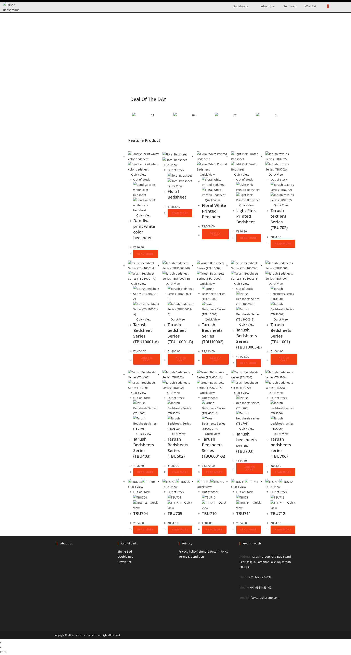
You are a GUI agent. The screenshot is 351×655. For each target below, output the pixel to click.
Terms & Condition (191, 556)
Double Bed (125, 556)
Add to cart (215, 234)
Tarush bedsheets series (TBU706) (281, 447)
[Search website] (338, 6)
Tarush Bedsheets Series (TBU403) (143, 447)
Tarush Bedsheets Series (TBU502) (178, 447)
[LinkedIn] (240, 622)
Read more (145, 254)
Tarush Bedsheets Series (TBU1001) (281, 333)
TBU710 (209, 513)
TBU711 (243, 513)
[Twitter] (240, 607)
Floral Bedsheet (177, 194)
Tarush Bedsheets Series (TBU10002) (212, 333)
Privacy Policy (188, 551)
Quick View (138, 174)
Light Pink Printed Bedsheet (246, 216)
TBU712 (278, 513)
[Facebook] (240, 612)
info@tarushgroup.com (263, 598)
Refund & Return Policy (212, 551)
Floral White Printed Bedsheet (214, 211)
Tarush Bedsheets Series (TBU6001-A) (213, 447)
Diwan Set (124, 562)
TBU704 (140, 513)
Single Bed (125, 551)
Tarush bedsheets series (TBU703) (246, 442)
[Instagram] (240, 617)
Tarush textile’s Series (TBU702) (279, 219)
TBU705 (175, 513)
